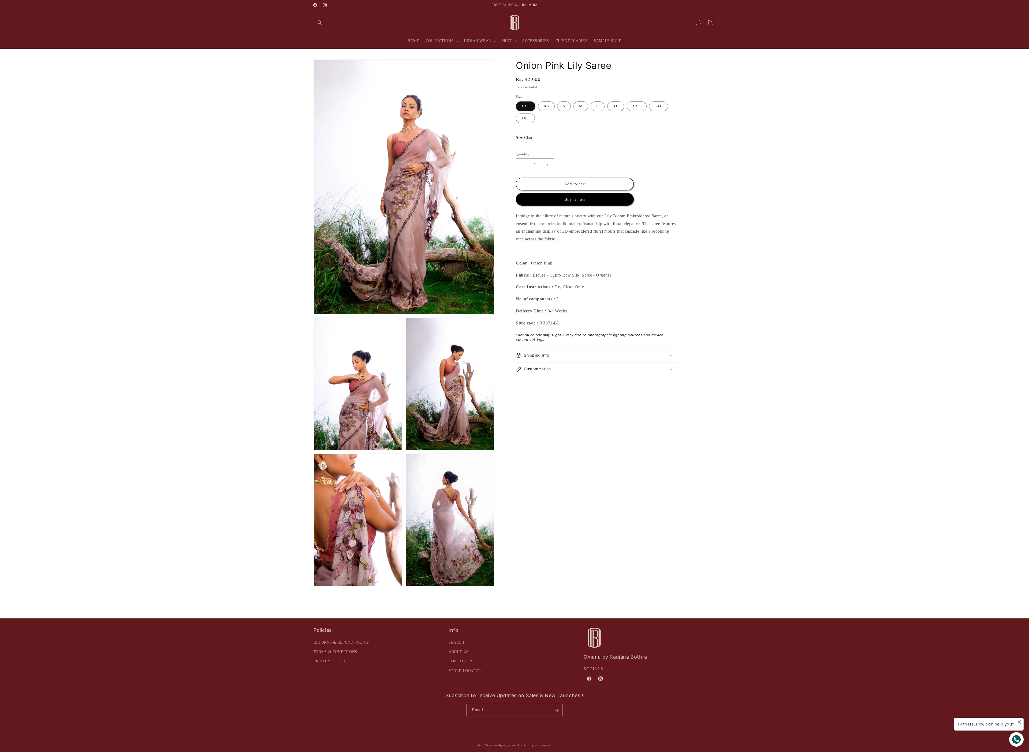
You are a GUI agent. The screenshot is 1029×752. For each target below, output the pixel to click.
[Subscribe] (556, 710)
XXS (525, 106)
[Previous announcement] (436, 5)
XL (615, 106)
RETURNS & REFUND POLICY (341, 642)
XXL (636, 106)
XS (546, 106)
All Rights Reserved (537, 745)
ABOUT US (459, 652)
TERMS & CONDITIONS (335, 652)
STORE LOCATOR (465, 671)
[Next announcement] (593, 5)
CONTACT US (461, 661)
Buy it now (575, 199)
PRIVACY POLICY (330, 661)
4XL (525, 118)
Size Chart (525, 137)
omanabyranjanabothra (506, 745)
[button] (319, 22)
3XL (658, 106)
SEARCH (456, 642)
